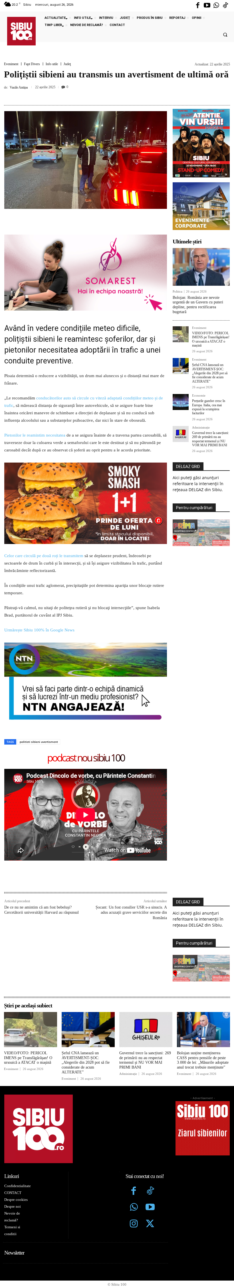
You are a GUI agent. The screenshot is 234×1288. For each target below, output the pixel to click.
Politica (177, 291)
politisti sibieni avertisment (39, 742)
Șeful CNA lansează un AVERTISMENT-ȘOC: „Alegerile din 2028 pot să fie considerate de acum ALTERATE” (209, 373)
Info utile (52, 64)
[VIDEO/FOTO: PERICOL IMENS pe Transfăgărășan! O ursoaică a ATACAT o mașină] (181, 334)
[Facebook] (197, 5)
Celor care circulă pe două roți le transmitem (43, 555)
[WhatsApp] (122, 94)
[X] (96, 94)
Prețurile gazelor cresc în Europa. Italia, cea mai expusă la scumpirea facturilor (208, 407)
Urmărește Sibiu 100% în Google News (40, 630)
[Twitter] (150, 1224)
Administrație (201, 427)
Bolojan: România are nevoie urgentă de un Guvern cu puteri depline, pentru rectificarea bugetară (198, 304)
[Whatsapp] (216, 5)
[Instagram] (134, 1224)
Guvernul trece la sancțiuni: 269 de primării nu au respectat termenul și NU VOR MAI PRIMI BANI (210, 439)
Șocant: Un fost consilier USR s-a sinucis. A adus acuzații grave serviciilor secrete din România (131, 912)
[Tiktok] (225, 5)
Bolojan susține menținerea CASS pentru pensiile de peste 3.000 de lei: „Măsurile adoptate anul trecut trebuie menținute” (203, 1060)
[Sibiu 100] (21, 31)
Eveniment (11, 64)
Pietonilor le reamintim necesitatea (34, 435)
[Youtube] (206, 5)
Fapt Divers (32, 64)
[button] (225, 35)
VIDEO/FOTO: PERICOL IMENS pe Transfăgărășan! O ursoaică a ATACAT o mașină (210, 339)
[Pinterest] (109, 94)
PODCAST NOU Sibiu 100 (85, 758)
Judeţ (67, 64)
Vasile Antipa (19, 87)
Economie (198, 395)
